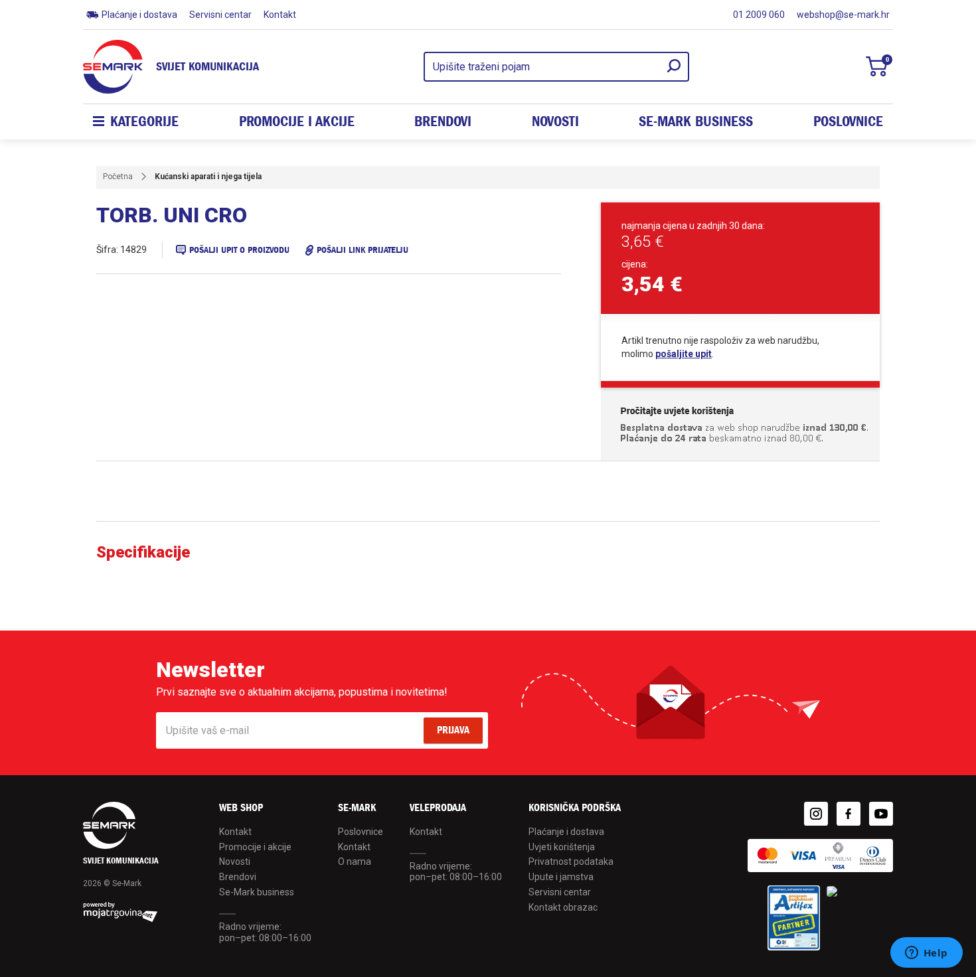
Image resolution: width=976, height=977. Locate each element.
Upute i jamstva (561, 876)
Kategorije (144, 121)
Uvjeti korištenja (562, 847)
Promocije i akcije (297, 121)
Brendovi (442, 121)
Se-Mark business (256, 892)
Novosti (555, 121)
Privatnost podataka (571, 861)
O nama (354, 861)
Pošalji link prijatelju (362, 250)
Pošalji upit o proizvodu (239, 250)
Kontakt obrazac (563, 907)
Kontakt (280, 14)
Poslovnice (848, 121)
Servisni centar (220, 14)
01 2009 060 (759, 14)
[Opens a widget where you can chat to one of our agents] (926, 953)
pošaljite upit (683, 353)
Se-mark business (696, 121)
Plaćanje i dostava (139, 14)
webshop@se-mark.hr (843, 14)
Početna (118, 176)
